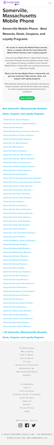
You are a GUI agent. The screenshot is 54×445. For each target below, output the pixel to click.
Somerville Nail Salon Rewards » (16, 256)
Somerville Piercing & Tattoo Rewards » (19, 283)
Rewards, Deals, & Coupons (27, 394)
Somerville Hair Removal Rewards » (17, 209)
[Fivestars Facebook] (27, 425)
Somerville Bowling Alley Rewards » (17, 139)
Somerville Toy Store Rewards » (16, 314)
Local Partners (27, 398)
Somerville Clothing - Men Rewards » (18, 154)
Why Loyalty (27, 351)
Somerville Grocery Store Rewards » (18, 197)
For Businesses (27, 348)
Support (27, 375)
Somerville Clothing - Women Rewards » (19, 158)
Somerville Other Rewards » (14, 268)
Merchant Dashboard (27, 372)
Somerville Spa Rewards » (13, 299)
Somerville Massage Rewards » (15, 244)
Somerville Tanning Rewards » (15, 307)
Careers (27, 404)
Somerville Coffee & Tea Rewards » (17, 162)
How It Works (27, 355)
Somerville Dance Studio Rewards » (17, 170)
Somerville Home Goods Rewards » (17, 217)
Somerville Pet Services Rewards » (17, 271)
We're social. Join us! (27, 420)
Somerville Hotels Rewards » (14, 229)
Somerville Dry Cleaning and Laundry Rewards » (22, 178)
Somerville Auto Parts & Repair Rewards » (20, 123)
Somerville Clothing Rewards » (15, 151)
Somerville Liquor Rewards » (14, 236)
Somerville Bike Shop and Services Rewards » (21, 131)
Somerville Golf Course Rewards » (17, 193)
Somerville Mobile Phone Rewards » (17, 252)
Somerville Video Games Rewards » (17, 326)
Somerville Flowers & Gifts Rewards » (18, 186)
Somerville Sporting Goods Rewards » (18, 303)
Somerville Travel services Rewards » (18, 318)
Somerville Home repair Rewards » (17, 221)
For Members (26, 384)
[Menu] (49, 3)
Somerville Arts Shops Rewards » (16, 119)
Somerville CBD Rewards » (14, 147)
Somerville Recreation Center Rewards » (19, 291)
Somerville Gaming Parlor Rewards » (18, 190)
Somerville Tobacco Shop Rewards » (18, 310)
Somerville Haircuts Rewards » (15, 205)
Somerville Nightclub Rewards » (16, 260)
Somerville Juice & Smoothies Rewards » (19, 232)
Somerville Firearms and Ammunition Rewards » (22, 182)
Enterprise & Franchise (27, 365)
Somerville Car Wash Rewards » (16, 143)
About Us (27, 401)
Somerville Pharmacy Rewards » (16, 279)
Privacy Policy (27, 408)
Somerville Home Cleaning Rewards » (18, 213)
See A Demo (27, 98)
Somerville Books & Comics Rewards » (18, 135)
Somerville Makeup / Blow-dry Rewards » (19, 240)
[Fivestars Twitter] (34, 425)
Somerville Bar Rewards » (13, 127)
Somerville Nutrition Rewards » (15, 264)
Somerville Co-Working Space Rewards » (19, 166)
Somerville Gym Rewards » (14, 201)
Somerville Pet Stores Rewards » (16, 275)
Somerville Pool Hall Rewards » (15, 287)
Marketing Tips (26, 368)
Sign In (27, 387)
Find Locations (27, 391)
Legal (27, 411)
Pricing (27, 361)
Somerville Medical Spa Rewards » (17, 248)
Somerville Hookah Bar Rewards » (17, 225)
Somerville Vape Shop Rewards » (16, 322)
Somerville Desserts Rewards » (15, 174)
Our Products (27, 358)
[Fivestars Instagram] (20, 425)
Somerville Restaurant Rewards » (16, 295)
